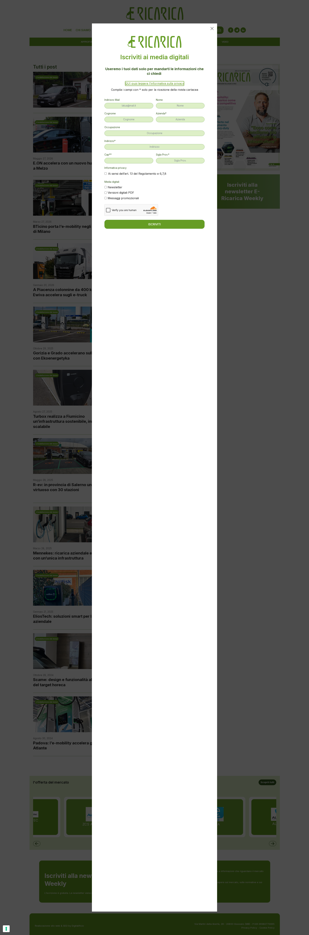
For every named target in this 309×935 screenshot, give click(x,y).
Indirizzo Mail (112, 99)
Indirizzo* (110, 141)
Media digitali (111, 181)
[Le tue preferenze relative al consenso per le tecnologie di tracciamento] (6, 928)
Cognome (110, 113)
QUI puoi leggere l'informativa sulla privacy (154, 83)
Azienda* (161, 113)
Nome (159, 99)
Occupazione (112, 127)
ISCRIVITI (154, 224)
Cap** (108, 154)
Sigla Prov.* (162, 154)
